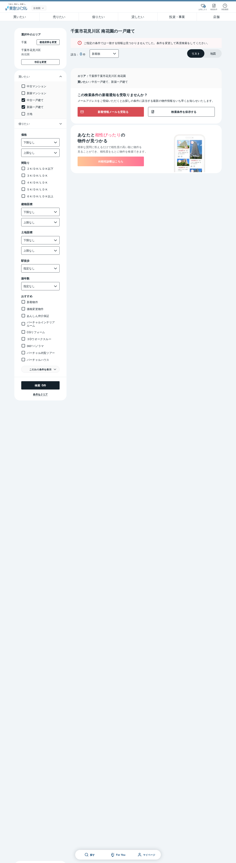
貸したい (137, 16)
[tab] (195, 53)
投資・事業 (177, 16)
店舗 (216, 16)
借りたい (98, 16)
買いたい (19, 16)
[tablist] (204, 53)
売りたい (59, 16)
